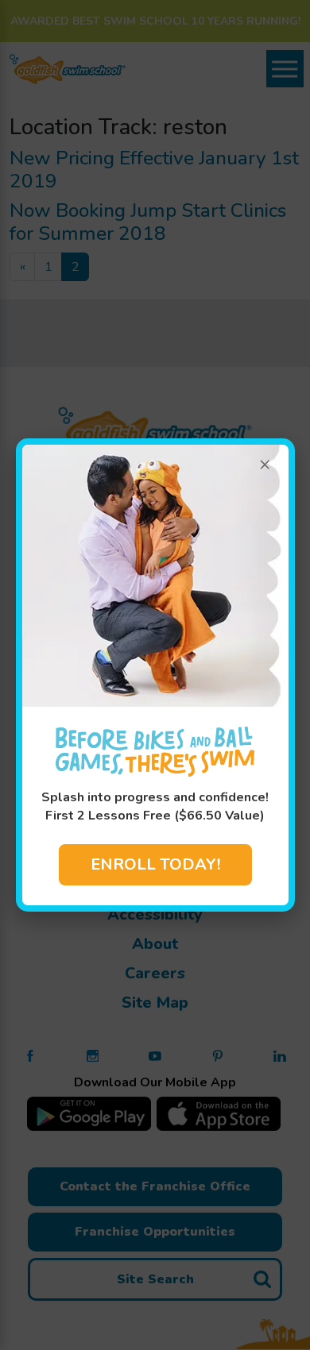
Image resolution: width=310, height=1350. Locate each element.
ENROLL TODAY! (155, 864)
